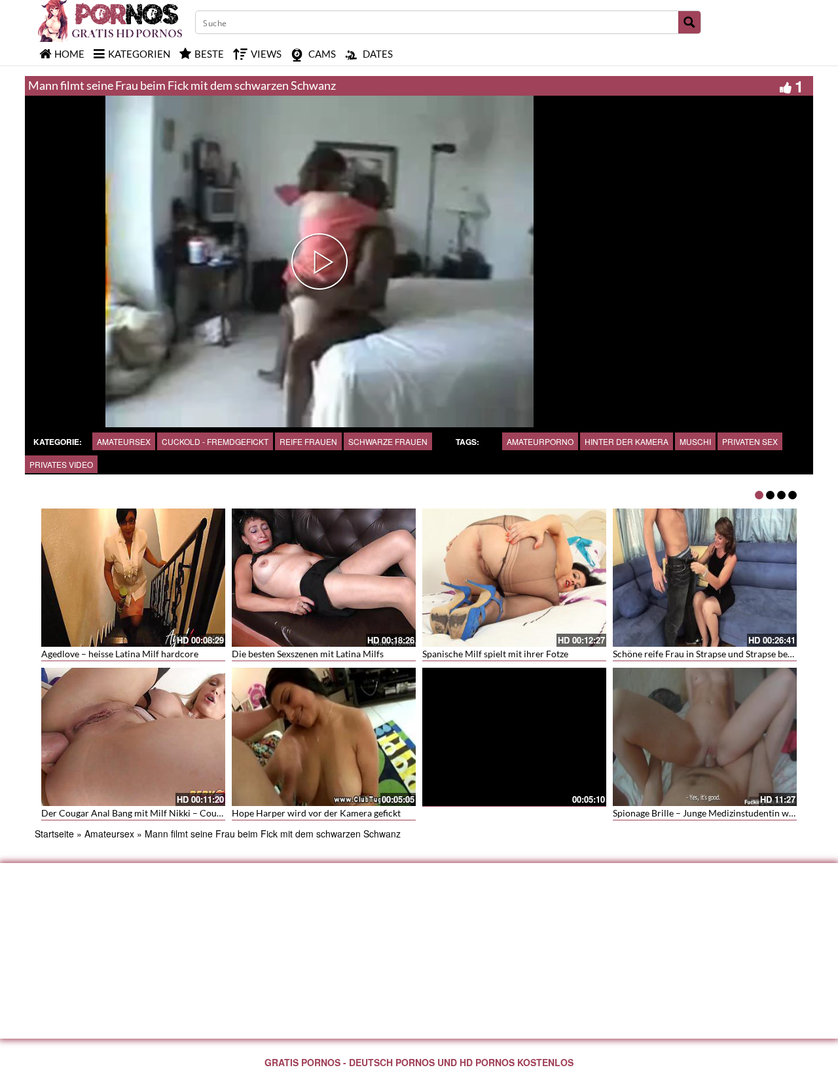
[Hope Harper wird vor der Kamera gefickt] (324, 735)
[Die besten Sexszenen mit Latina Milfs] (324, 578)
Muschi (695, 441)
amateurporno (540, 441)
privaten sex (750, 441)
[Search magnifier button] (689, 22)
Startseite (54, 833)
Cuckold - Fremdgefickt (215, 441)
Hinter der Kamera (626, 441)
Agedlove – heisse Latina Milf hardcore (119, 653)
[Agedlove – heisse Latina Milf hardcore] (133, 578)
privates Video (61, 464)
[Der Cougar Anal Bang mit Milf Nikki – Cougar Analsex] (133, 737)
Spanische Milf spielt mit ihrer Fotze (495, 653)
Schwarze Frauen (388, 441)
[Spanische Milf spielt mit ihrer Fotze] (514, 578)
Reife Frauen (308, 441)
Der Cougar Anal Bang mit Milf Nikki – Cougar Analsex (152, 812)
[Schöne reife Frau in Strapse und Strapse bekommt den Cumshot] (705, 578)
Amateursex (124, 441)
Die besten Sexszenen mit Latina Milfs (308, 653)
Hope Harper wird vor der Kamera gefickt (316, 812)
